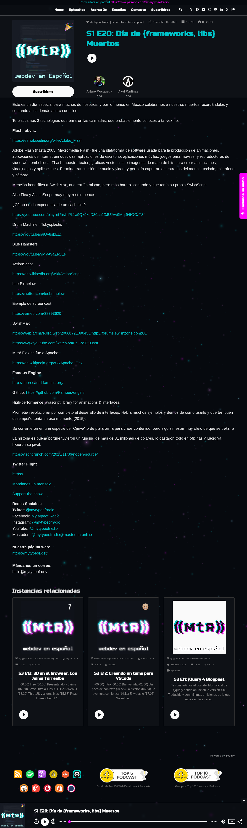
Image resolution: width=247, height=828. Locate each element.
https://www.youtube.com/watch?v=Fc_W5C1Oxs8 (55, 343)
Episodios (77, 10)
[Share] (240, 821)
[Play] (45, 822)
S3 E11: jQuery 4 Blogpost (199, 679)
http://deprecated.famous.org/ (37, 382)
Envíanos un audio (243, 194)
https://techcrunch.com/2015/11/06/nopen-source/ (55, 454)
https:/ (17, 474)
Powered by (222, 755)
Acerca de (99, 10)
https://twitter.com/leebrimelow (38, 293)
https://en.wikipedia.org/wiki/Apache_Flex (47, 363)
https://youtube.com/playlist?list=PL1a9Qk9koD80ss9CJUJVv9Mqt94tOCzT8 (77, 214)
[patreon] (232, 10)
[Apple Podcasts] (42, 777)
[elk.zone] (215, 10)
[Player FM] (47, 791)
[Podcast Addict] (59, 791)
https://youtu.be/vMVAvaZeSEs (39, 254)
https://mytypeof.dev (29, 553)
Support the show (27, 494)
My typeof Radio (45, 516)
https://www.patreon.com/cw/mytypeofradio (140, 2)
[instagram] (210, 10)
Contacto (138, 10)
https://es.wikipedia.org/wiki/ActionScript (46, 274)
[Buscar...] (180, 10)
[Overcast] (24, 791)
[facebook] (197, 10)
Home (59, 10)
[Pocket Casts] (36, 791)
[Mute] (223, 822)
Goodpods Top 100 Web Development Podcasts (123, 786)
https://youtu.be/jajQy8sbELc (37, 234)
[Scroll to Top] (237, 785)
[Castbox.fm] (65, 777)
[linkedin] (221, 10)
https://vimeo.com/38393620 (36, 313)
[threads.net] (227, 10)
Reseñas (119, 10)
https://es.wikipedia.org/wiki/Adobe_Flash (47, 140)
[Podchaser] (71, 791)
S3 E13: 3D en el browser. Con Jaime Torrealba (48, 676)
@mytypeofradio (40, 510)
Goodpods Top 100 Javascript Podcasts (197, 786)
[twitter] (191, 10)
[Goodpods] (53, 777)
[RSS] (18, 777)
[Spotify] (30, 777)
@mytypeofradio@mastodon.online (62, 534)
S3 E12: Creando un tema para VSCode (123, 676)
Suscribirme (43, 91)
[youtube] (203, 10)
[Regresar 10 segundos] (36, 821)
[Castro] (77, 777)
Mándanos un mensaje (31, 484)
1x (232, 821)
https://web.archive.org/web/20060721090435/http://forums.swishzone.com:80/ (80, 333)
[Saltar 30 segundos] (53, 821)
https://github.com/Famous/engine (55, 392)
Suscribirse (160, 10)
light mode (175, 671)
